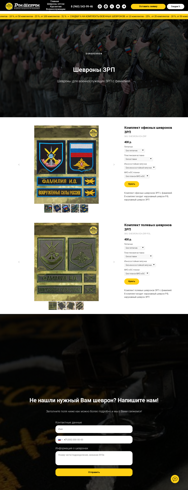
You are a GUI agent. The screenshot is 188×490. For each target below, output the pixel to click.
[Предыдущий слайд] (19, 165)
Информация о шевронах (71, 448)
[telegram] (124, 6)
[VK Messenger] (106, 6)
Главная (55, 1)
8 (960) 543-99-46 (82, 6)
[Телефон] (112, 6)
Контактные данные (68, 422)
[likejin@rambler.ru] (118, 6)
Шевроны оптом (55, 4)
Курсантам (56, 6)
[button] (148, 6)
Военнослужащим (55, 9)
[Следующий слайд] (114, 165)
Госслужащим (56, 11)
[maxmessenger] (100, 6)
